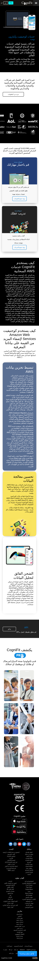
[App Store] (19, 821)
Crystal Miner (29, 889)
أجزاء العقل (29, 856)
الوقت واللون (10, 887)
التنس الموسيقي (29, 907)
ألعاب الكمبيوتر (11, 854)
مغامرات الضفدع (10, 891)
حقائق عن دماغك (29, 854)
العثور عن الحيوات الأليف (10, 883)
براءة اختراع (20, 914)
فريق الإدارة (9, 946)
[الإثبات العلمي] (19, 136)
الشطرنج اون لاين (29, 881)
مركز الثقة (11, 953)
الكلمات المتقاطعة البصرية (29, 899)
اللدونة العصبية (29, 860)
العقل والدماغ (29, 852)
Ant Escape (29, 895)
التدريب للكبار (11, 864)
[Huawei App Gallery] (19, 831)
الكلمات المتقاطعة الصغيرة (29, 883)
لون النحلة (10, 899)
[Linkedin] (10, 844)
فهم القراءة (20, 932)
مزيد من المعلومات (13, 94)
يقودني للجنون (29, 897)
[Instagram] (15, 844)
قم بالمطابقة (29, 901)
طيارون (11, 858)
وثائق (9, 629)
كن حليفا (16, 949)
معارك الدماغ (19, 936)
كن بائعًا (10, 949)
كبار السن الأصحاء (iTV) (11, 862)
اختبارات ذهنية (19, 922)
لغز (10, 895)
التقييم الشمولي (11, 860)
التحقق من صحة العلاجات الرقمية (11, 852)
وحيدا (29, 891)
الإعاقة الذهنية (29, 866)
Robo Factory (29, 893)
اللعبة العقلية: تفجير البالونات (10, 901)
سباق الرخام (29, 905)
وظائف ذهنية (29, 868)
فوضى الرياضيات (29, 903)
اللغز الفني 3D (10, 889)
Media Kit (22, 949)
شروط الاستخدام (28, 946)
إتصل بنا (5, 949)
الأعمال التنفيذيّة (29, 870)
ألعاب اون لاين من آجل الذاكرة (10, 905)
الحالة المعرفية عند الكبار (11, 866)
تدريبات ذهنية (19, 920)
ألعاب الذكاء (10, 903)
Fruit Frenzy (29, 885)
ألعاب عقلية (10, 907)
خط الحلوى (10, 893)
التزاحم (10, 881)
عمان (34, 957)
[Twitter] (24, 844)
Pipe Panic (29, 887)
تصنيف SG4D (11, 870)
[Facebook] (28, 844)
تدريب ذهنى (20, 928)
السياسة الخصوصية (18, 946)
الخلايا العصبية (29, 858)
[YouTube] (19, 844)
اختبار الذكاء (20, 938)
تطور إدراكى (20, 918)
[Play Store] (19, 826)
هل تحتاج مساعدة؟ (26, 954)
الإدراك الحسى (29, 872)
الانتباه (29, 874)
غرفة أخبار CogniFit (31, 949)
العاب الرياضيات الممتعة (20, 930)
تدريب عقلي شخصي (20, 926)
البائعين (20, 916)
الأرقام (10, 897)
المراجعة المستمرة (11, 868)
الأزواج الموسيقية (10, 885)
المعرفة (29, 862)
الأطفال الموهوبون (19, 934)
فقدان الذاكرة (29, 864)
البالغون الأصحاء (11, 856)
